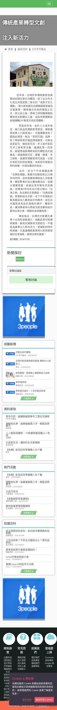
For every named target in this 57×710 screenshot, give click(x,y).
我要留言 (20, 259)
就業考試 (8, 674)
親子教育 (8, 689)
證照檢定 (8, 660)
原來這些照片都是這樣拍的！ (21, 549)
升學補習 (8, 666)
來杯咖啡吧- (21, 381)
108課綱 (7, 683)
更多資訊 (27, 699)
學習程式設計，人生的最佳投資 (30, 390)
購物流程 (22, 657)
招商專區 (35, 660)
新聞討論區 (15, 271)
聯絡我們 (35, 663)
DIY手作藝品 (39, 49)
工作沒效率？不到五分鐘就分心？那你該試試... (28, 541)
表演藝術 (8, 680)
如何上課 (22, 666)
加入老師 (22, 660)
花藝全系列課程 (23, 351)
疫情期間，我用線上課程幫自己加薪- (33, 372)
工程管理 (8, 691)
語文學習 (8, 663)
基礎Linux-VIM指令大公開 (20, 564)
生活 (8, 671)
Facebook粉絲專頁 (49, 659)
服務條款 (35, 666)
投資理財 (8, 677)
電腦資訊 (8, 668)
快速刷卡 (22, 668)
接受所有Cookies (44, 699)
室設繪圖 (8, 694)
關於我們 (35, 657)
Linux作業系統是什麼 (17, 557)
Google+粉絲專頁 (49, 664)
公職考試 (8, 657)
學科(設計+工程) (7, 699)
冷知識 (8, 686)
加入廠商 (22, 663)
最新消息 (22, 49)
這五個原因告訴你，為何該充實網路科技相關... (28, 532)
